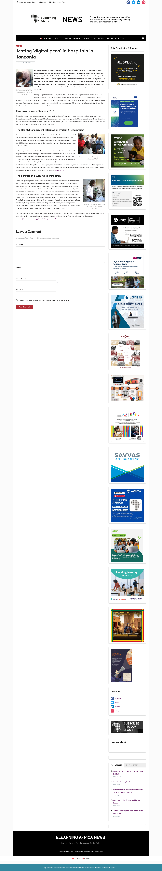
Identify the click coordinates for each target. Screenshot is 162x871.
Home (57, 38)
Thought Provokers (93, 38)
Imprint (64, 843)
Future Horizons (115, 38)
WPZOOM (99, 851)
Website (19, 289)
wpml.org (65, 867)
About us (42, 2)
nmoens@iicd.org (22, 219)
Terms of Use (73, 843)
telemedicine (59, 170)
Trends (19, 46)
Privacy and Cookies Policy (90, 843)
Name (18, 267)
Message (19, 244)
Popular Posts (116, 765)
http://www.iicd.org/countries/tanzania (48, 219)
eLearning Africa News (80, 837)
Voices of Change (71, 38)
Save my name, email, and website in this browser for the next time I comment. (45, 300)
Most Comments (132, 765)
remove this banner (109, 867)
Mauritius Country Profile (122, 782)
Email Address (21, 278)
